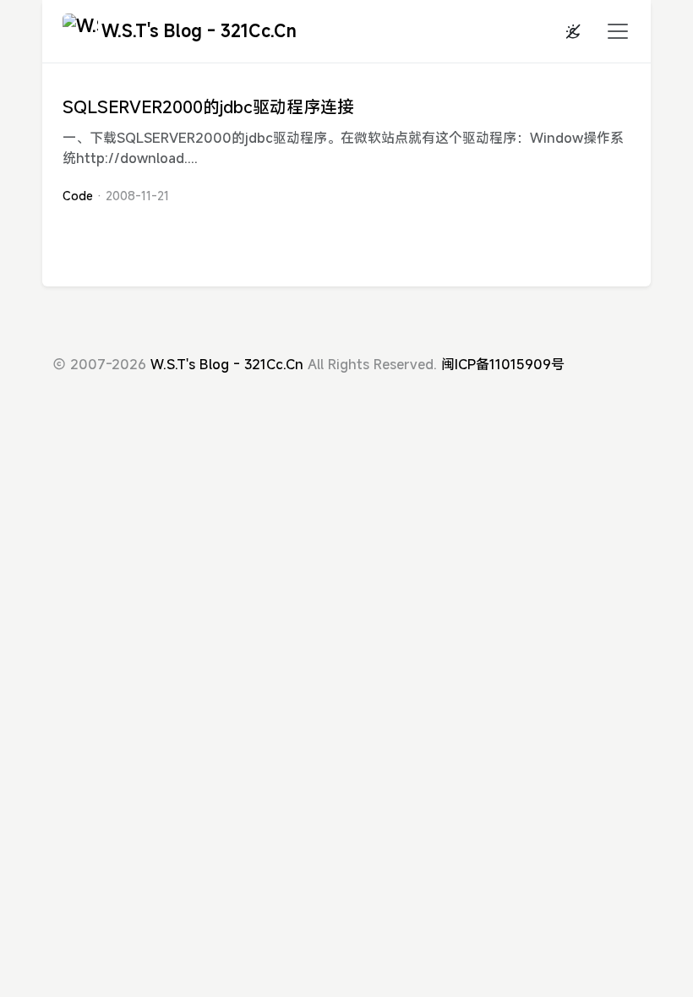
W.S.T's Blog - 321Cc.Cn (199, 30)
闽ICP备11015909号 (503, 364)
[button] (612, 31)
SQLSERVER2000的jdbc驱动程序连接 (208, 106)
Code (78, 196)
